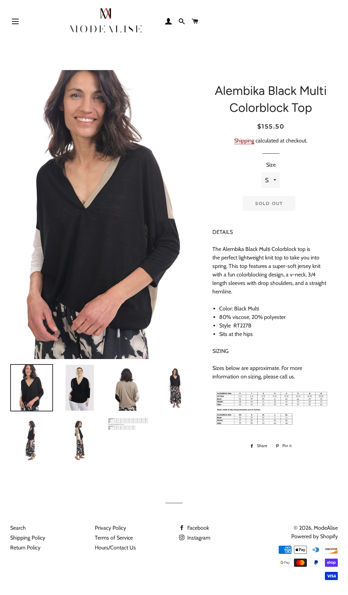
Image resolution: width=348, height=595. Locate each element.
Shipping (244, 140)
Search (18, 528)
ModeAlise (326, 528)
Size (271, 165)
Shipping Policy (27, 537)
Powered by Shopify (314, 536)
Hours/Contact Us (115, 547)
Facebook (197, 528)
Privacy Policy (110, 528)
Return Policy (25, 547)
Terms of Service (114, 537)
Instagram (198, 537)
